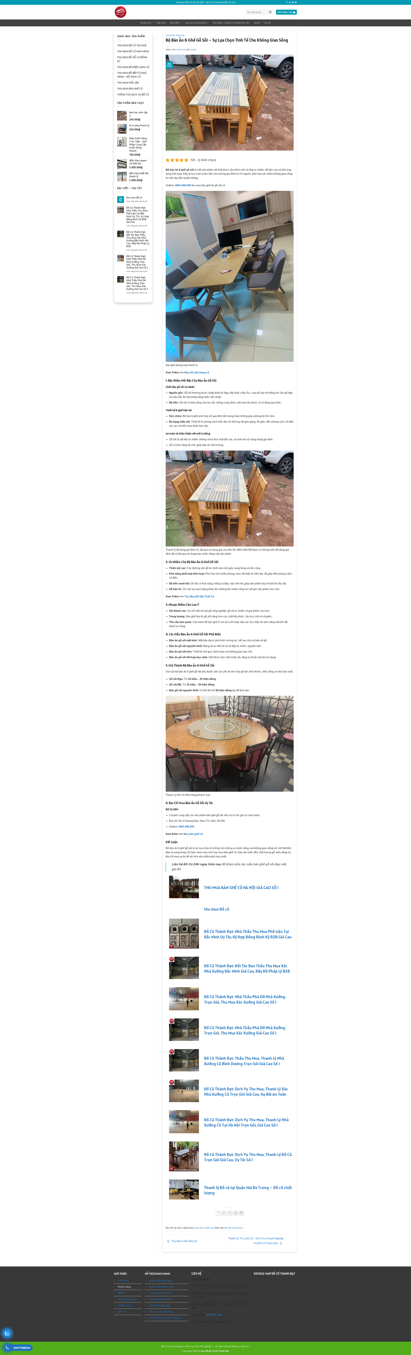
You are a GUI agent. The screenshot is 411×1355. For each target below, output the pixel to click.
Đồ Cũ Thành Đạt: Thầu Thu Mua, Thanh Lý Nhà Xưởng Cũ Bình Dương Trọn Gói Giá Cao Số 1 (244, 1060)
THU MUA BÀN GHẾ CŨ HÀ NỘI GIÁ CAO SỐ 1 (241, 887)
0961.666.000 (183, 185)
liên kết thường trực (233, 1228)
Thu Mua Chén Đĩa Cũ (184, 1241)
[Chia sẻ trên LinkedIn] (241, 1213)
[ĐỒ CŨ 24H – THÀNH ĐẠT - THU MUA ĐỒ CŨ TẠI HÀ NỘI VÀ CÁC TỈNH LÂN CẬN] (127, 12)
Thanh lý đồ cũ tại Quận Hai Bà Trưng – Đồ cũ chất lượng (248, 1190)
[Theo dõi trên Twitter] (293, 2)
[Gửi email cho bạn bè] (229, 1213)
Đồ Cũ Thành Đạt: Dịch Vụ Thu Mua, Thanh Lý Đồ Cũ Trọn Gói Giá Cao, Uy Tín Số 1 (248, 1157)
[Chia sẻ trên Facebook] (218, 1213)
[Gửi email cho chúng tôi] (296, 2)
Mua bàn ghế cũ (193, 834)
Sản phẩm (174, 22)
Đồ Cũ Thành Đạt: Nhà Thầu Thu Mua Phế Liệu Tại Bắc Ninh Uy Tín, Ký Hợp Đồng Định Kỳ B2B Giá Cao (137, 215)
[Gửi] (270, 12)
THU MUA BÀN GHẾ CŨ (130, 88)
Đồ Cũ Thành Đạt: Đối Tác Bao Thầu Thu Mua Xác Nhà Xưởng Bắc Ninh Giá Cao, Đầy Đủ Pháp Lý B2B (137, 239)
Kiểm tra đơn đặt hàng (161, 1312)
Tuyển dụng (124, 1305)
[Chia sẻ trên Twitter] (224, 1213)
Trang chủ (145, 22)
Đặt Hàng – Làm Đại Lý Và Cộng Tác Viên (231, 22)
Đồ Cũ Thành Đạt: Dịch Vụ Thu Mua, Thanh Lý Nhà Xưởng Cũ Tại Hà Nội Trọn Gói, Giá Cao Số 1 (246, 1122)
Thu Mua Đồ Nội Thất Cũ (199, 596)
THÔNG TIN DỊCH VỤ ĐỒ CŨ (133, 94)
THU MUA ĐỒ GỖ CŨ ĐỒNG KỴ (132, 59)
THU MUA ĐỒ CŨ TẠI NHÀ (131, 45)
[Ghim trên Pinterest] (235, 1213)
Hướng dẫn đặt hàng (160, 1280)
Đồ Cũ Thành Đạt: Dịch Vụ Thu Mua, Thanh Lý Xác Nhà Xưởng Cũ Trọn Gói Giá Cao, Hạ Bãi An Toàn (246, 1091)
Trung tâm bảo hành (160, 1293)
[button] (286, 12)
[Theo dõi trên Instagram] (290, 2)
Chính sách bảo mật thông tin (165, 1318)
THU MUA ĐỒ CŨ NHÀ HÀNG (133, 51)
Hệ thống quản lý (127, 1299)
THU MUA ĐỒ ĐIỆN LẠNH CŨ (133, 67)
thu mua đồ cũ (134, 197)
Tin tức (267, 22)
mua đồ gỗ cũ (207, 1351)
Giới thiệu (161, 22)
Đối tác (121, 1293)
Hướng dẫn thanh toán (161, 1287)
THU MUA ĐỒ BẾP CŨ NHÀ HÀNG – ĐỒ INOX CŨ (131, 75)
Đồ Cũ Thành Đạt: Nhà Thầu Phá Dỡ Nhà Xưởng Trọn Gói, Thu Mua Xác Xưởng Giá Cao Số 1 (137, 262)
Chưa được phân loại (175, 35)
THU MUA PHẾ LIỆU (128, 83)
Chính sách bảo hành (160, 1299)
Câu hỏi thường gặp (160, 1305)
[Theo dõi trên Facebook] (287, 2)
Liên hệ (257, 22)
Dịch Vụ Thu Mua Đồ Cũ (196, 22)
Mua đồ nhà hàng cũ (196, 372)
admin (193, 50)
